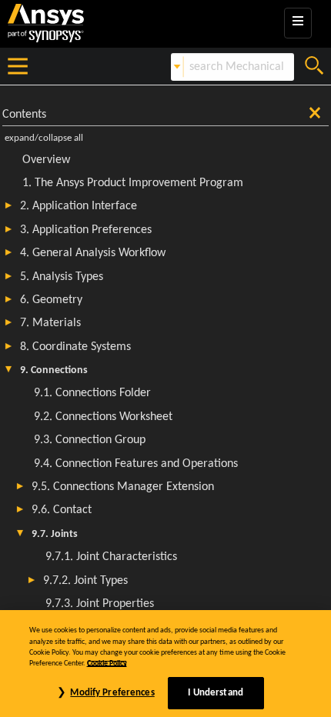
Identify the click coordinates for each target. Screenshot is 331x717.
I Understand (215, 693)
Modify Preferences (112, 693)
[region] (165, 663)
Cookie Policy (107, 663)
